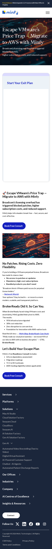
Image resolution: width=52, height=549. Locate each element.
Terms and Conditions (11, 544)
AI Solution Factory (11, 433)
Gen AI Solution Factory (13, 437)
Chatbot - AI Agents (11, 464)
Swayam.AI (7, 429)
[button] (47, 13)
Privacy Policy (28, 541)
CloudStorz (7, 425)
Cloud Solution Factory (13, 417)
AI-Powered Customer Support (17, 460)
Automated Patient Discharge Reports (20, 468)
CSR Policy (6, 541)
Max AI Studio (9, 413)
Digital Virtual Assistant (13, 456)
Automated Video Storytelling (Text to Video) (20, 450)
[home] (10, 13)
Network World (11, 294)
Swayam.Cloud (9, 421)
